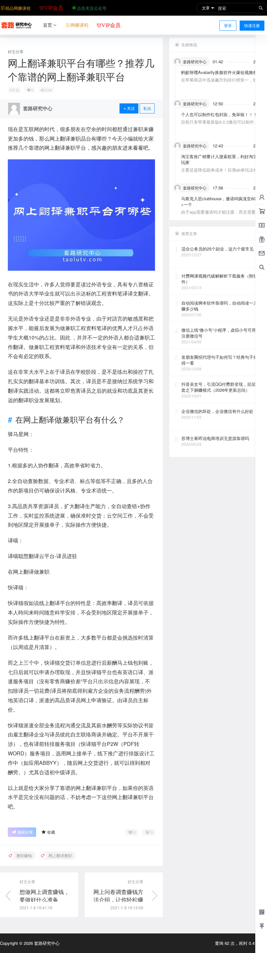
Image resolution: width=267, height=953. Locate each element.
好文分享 (15, 51)
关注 (131, 108)
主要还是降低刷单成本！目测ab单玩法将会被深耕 (221, 173)
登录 (228, 25)
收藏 (51, 832)
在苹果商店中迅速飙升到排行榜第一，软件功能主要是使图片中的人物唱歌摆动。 (221, 83)
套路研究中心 (46, 943)
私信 (147, 108)
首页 (47, 25)
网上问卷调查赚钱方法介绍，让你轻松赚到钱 (118, 899)
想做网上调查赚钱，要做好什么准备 (44, 895)
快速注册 (252, 25)
